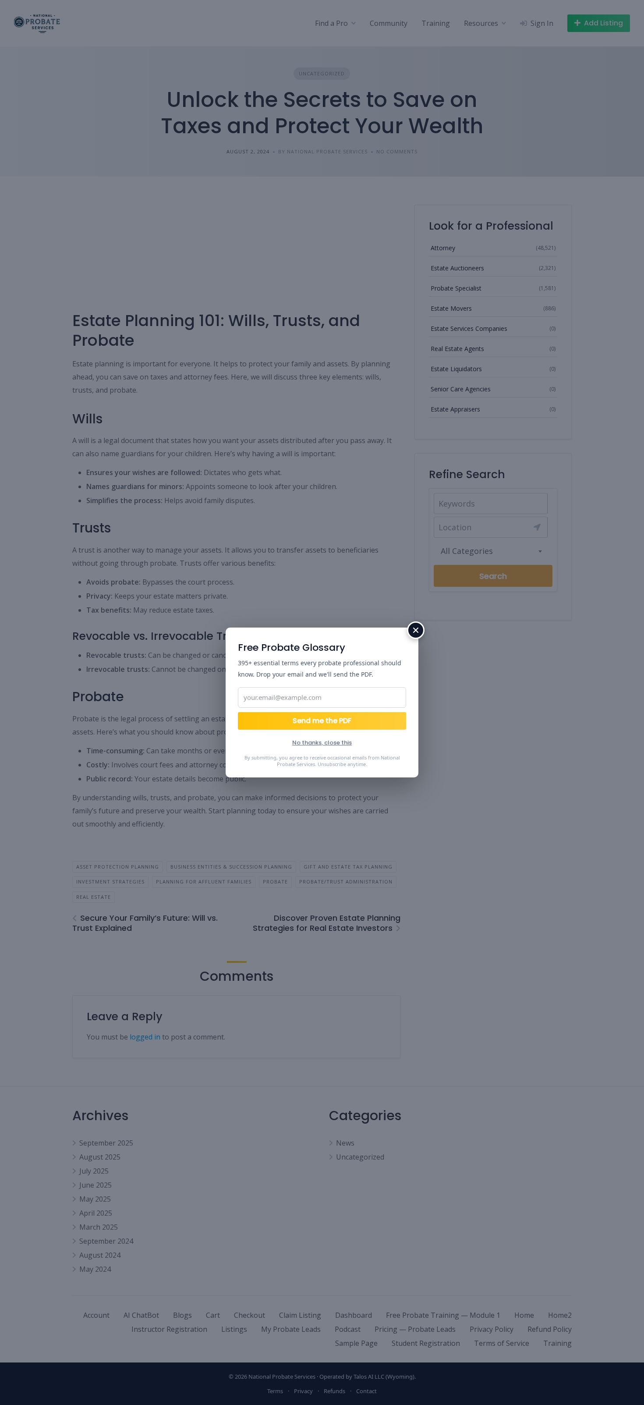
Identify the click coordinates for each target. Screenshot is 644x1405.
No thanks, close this (322, 742)
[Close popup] (416, 630)
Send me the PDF (322, 721)
